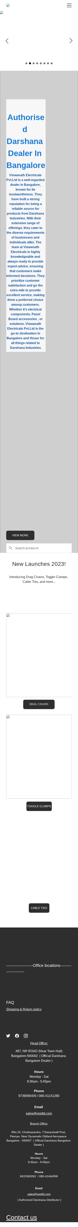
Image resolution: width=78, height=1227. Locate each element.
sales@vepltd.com (39, 1194)
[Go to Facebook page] (17, 1036)
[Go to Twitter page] (8, 1036)
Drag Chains (38, 704)
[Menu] (69, 5)
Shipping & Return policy (24, 1009)
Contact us (21, 1217)
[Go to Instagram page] (26, 1036)
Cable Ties (39, 908)
